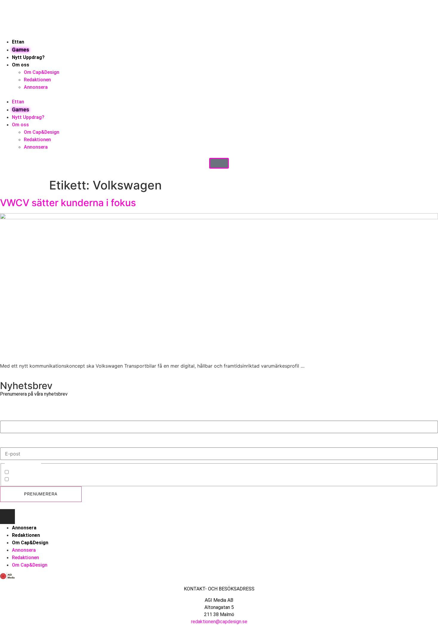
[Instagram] (7, 516)
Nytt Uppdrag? (28, 57)
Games (20, 49)
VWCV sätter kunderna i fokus (68, 203)
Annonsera (36, 87)
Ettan (18, 42)
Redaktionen (37, 80)
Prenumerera (41, 494)
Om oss (20, 65)
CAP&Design (24, 472)
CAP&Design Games (32, 480)
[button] (219, 94)
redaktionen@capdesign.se (219, 621)
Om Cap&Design (41, 72)
